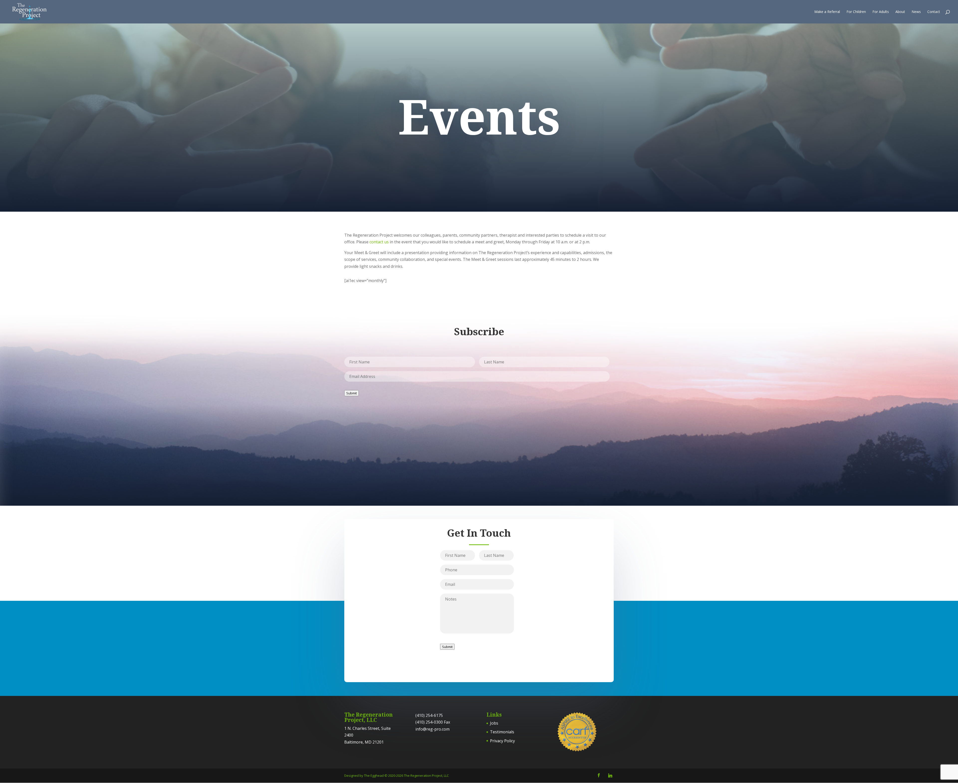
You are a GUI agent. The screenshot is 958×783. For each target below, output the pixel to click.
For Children (856, 12)
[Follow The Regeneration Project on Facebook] (599, 775)
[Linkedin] (610, 776)
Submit (351, 393)
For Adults (880, 12)
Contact (933, 12)
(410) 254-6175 (429, 715)
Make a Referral (827, 12)
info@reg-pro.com (432, 729)
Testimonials (502, 732)
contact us (379, 242)
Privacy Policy (502, 741)
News (916, 12)
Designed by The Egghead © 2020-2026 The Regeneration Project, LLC (396, 775)
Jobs (494, 723)
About (900, 12)
